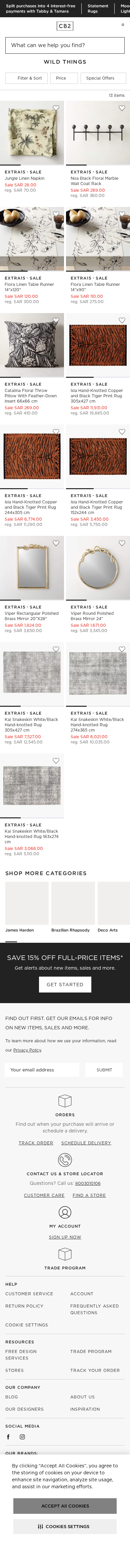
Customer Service (29, 1293)
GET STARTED (65, 984)
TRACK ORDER (36, 1142)
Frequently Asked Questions (94, 1309)
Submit (104, 1069)
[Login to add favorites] (56, 108)
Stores (14, 1370)
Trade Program (65, 1267)
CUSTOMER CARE (44, 1195)
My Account (65, 1226)
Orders (65, 1114)
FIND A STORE (89, 1195)
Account (82, 1293)
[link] (18, 26)
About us (82, 1396)
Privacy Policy (27, 1050)
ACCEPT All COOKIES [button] (65, 1506)
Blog (11, 1396)
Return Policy (24, 1306)
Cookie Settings (26, 1324)
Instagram (22, 1437)
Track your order (95, 1370)
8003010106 (88, 1183)
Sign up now (65, 1237)
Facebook (8, 1437)
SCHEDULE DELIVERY (86, 1142)
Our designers (24, 1409)
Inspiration (85, 1409)
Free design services (21, 1355)
